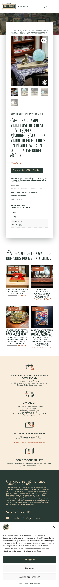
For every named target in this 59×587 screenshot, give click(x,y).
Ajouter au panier (27, 169)
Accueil (13, 30)
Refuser (29, 568)
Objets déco (22, 30)
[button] (54, 527)
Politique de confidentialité (29, 583)
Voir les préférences (29, 577)
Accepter (30, 559)
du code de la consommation (34, 442)
